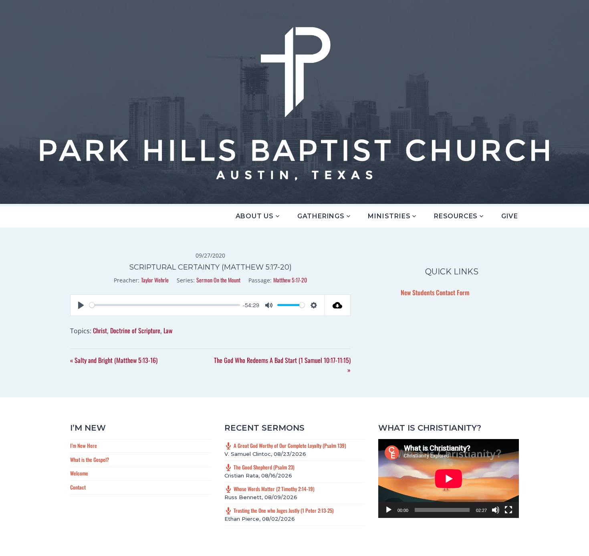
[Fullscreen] (508, 510)
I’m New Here (83, 445)
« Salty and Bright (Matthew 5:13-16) (113, 360)
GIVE (509, 216)
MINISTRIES (389, 216)
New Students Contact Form (435, 292)
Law (167, 330)
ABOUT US (255, 216)
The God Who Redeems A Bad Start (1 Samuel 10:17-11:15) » (282, 365)
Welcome (79, 473)
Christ (100, 330)
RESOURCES (456, 216)
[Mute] (496, 510)
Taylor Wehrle (155, 280)
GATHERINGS (321, 216)
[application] (448, 478)
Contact (78, 487)
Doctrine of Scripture (135, 330)
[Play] (389, 510)
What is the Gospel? (89, 459)
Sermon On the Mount (218, 280)
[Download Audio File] (338, 305)
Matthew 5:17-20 (290, 280)
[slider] (164, 305)
